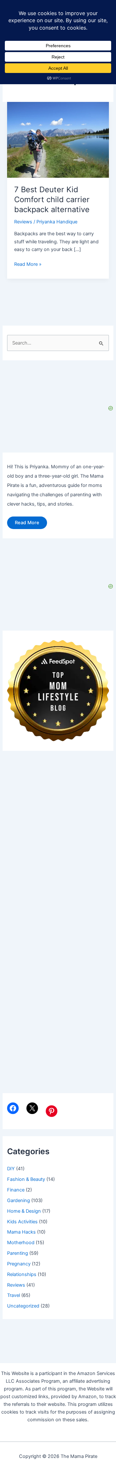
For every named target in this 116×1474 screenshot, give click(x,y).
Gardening (18, 1200)
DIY (11, 1169)
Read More (27, 523)
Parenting (17, 1253)
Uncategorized (23, 1306)
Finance (15, 1190)
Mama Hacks (21, 1232)
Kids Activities (22, 1222)
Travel (13, 1295)
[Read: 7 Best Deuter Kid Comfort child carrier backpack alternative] (58, 139)
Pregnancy (19, 1264)
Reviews (23, 222)
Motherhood (20, 1242)
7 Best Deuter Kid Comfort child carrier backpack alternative (52, 199)
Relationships (21, 1274)
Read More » (28, 264)
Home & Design (24, 1211)
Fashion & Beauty (26, 1179)
